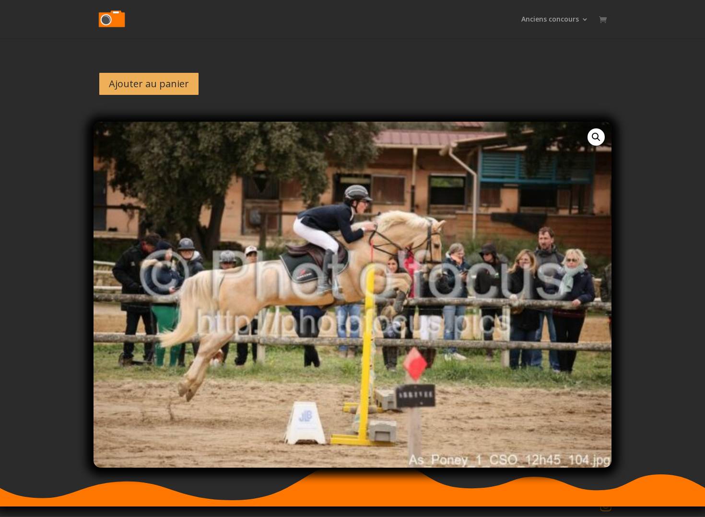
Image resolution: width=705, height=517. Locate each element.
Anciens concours (550, 19)
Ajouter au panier (149, 83)
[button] (596, 137)
